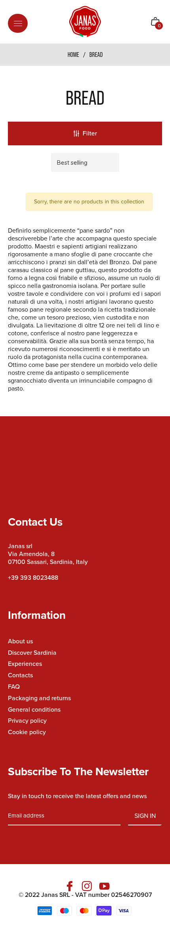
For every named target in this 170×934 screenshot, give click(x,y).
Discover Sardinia (32, 652)
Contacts (20, 675)
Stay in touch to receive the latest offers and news (77, 796)
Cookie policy (27, 732)
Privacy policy (27, 720)
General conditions (34, 709)
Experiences (25, 663)
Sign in (145, 815)
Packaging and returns (39, 698)
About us (20, 641)
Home (73, 54)
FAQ (14, 686)
